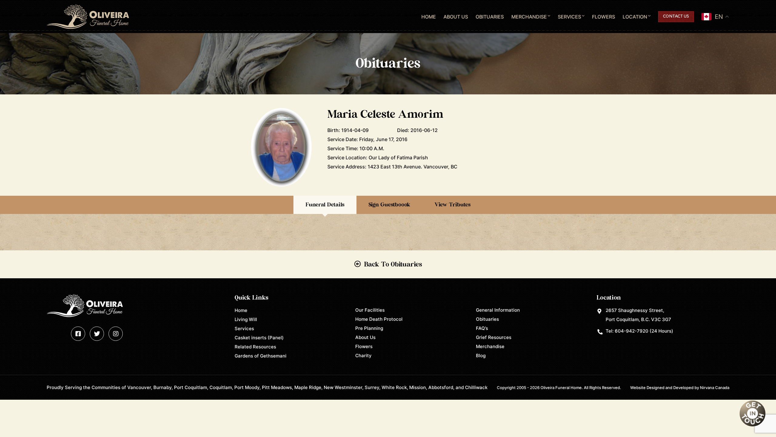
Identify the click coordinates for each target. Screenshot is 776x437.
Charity (363, 355)
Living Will (246, 319)
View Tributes (452, 205)
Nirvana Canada (714, 387)
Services (569, 17)
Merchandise (529, 17)
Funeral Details (325, 205)
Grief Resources (493, 337)
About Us (455, 17)
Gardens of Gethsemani (260, 356)
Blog (481, 355)
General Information (498, 310)
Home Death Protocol (379, 319)
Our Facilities (370, 310)
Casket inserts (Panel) (259, 337)
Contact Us (676, 16)
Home (428, 17)
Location (635, 17)
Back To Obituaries (393, 264)
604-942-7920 (631, 331)
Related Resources (255, 347)
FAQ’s (482, 328)
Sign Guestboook (389, 205)
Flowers (603, 17)
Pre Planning (369, 328)
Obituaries (490, 17)
